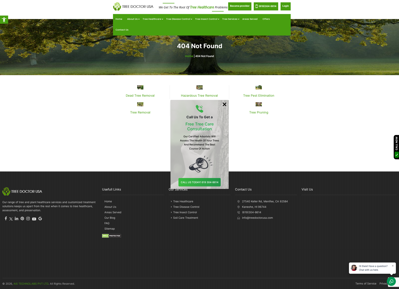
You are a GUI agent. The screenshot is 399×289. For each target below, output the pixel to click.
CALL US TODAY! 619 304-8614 (199, 182)
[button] (4, 20)
